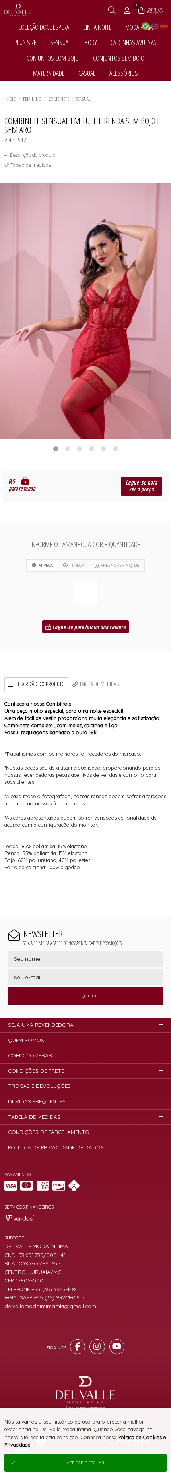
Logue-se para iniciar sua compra (88, 627)
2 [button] (68, 448)
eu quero (85, 996)
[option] (85, 311)
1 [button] (56, 448)
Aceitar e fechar (85, 1462)
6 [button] (115, 448)
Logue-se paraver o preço (141, 486)
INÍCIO (10, 98)
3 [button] (80, 448)
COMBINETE (58, 98)
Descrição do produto (40, 684)
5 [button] (103, 448)
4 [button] (91, 448)
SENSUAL (83, 98)
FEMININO (32, 98)
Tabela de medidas (99, 684)
